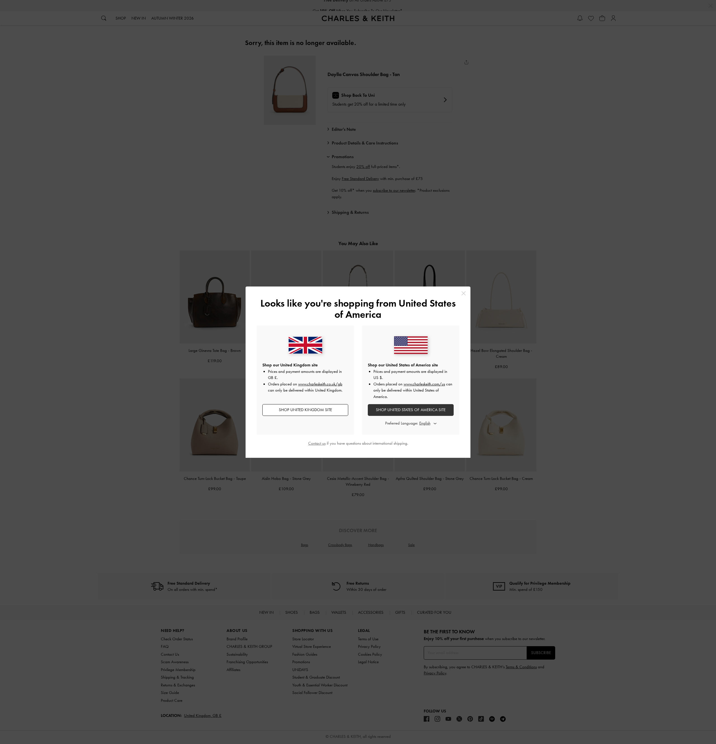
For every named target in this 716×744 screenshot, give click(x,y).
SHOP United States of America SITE (411, 409)
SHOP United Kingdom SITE (305, 409)
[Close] (464, 293)
